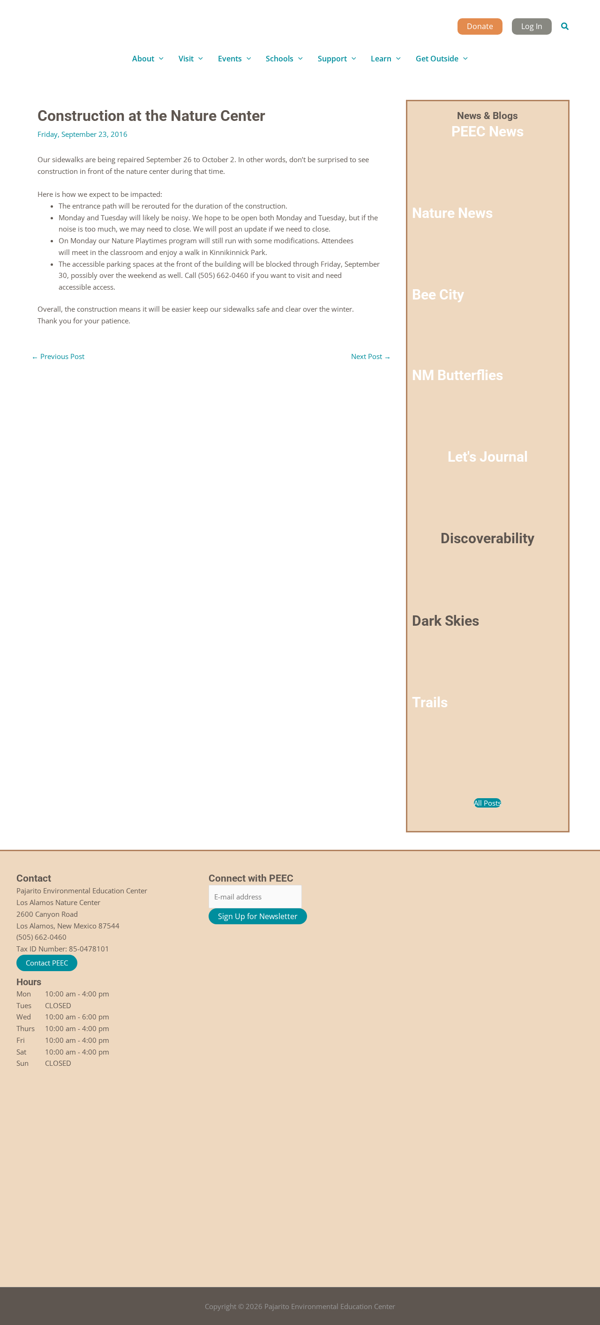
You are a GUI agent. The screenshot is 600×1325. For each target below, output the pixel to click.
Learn (381, 58)
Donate (480, 26)
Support (332, 58)
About (143, 58)
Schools (279, 58)
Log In (531, 26)
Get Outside (437, 58)
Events (230, 58)
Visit (186, 58)
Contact (33, 878)
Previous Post (57, 356)
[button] (565, 27)
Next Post (371, 356)
